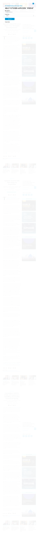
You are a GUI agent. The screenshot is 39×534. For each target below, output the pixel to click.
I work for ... (7, 14)
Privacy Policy (7, 21)
